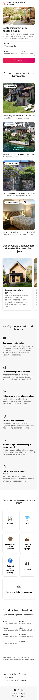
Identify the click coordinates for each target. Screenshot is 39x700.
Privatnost (15, 696)
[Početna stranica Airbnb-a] (4, 3)
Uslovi (23, 696)
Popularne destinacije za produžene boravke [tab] (18, 615)
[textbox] (10, 53)
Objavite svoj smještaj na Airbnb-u (17, 3)
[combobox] (18, 46)
